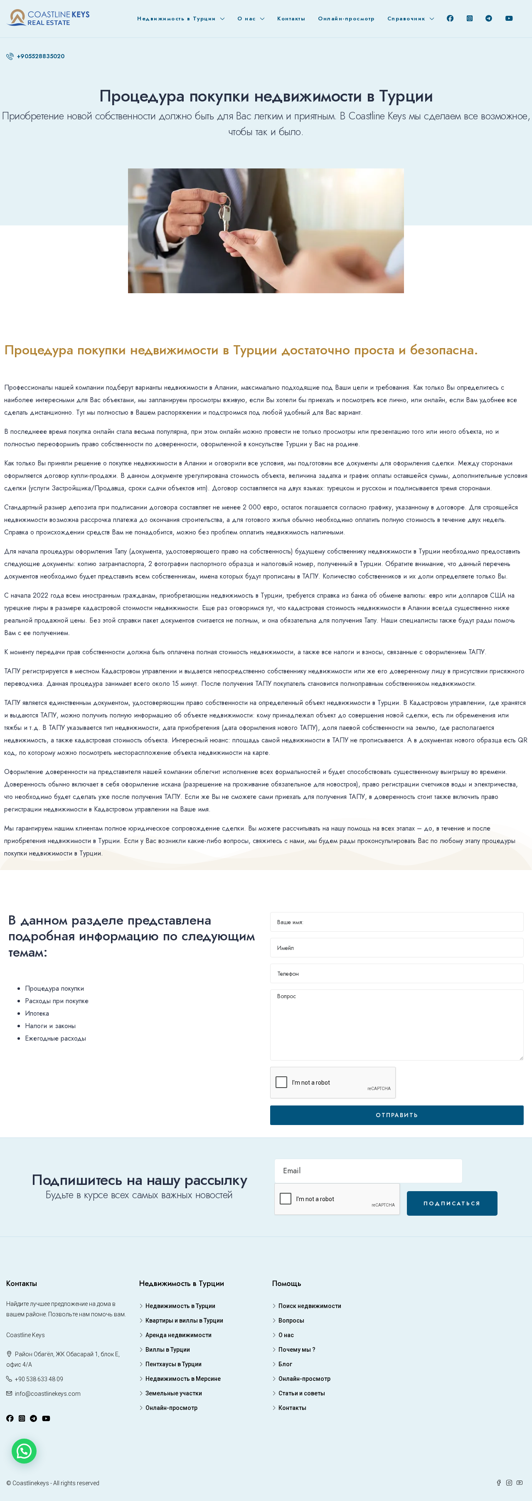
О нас (246, 18)
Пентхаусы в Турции (173, 1364)
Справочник (406, 18)
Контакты (291, 18)
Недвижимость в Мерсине (183, 1378)
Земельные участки (173, 1393)
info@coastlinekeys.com (48, 1393)
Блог (285, 1364)
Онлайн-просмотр (346, 18)
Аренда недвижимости (178, 1335)
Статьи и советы (301, 1393)
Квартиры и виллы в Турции (184, 1320)
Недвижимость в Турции (176, 18)
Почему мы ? (296, 1349)
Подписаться (452, 1203)
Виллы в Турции (167, 1349)
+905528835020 (39, 56)
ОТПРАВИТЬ (397, 1115)
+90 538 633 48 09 (39, 1379)
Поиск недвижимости (309, 1306)
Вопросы (291, 1320)
